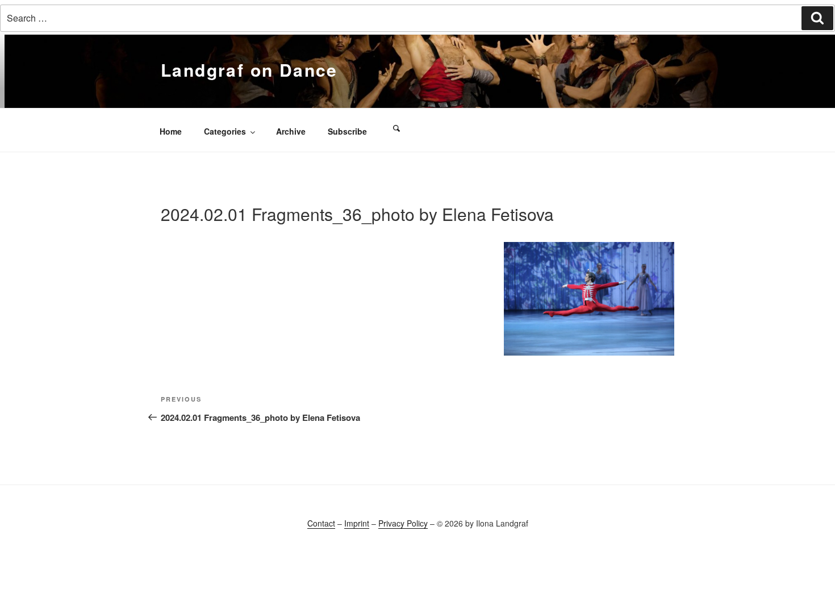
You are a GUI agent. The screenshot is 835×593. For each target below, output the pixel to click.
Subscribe (347, 131)
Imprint (356, 523)
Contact (321, 523)
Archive (291, 131)
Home (171, 131)
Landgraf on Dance (249, 69)
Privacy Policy (403, 523)
